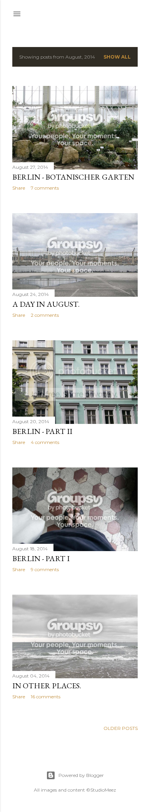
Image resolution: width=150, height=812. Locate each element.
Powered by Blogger (81, 775)
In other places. (46, 686)
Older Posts (120, 728)
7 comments (45, 188)
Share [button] (18, 188)
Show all (117, 57)
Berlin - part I (41, 558)
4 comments (45, 442)
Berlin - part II (42, 431)
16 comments (45, 696)
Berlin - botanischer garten (73, 177)
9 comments (45, 569)
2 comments (45, 315)
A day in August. (46, 304)
